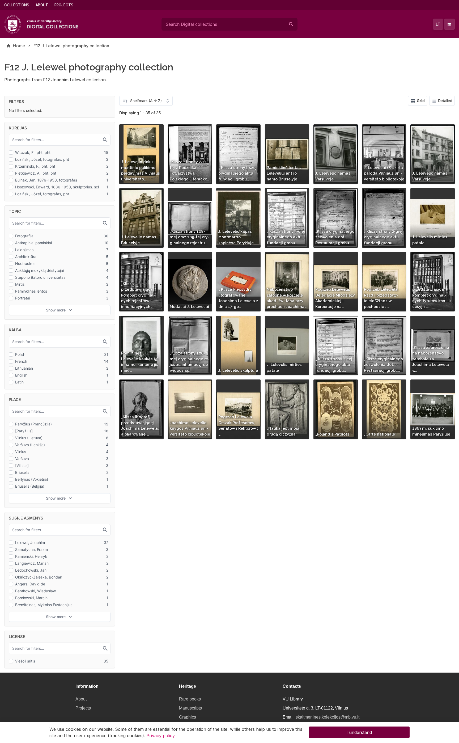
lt (438, 24)
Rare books (190, 699)
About (42, 5)
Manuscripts (190, 708)
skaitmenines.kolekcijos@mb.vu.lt (327, 717)
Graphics (187, 717)
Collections (16, 5)
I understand (359, 732)
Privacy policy (160, 735)
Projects (63, 5)
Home (19, 45)
